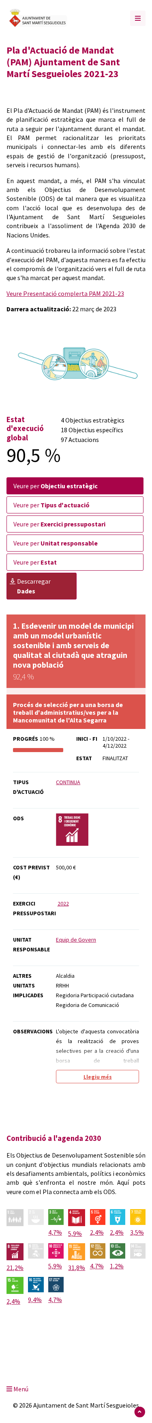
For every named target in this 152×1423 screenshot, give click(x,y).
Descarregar (34, 586)
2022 (63, 903)
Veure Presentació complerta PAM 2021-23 (65, 293)
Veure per (55, 486)
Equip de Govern (76, 939)
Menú (20, 1389)
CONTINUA (68, 782)
